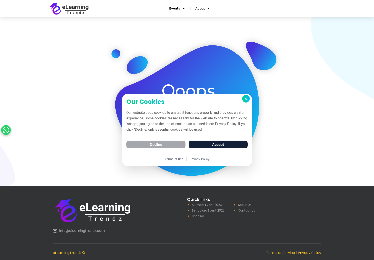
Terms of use (174, 159)
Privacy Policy (309, 252)
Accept (218, 144)
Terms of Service (280, 252)
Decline (156, 144)
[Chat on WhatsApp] (6, 130)
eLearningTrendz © (69, 252)
